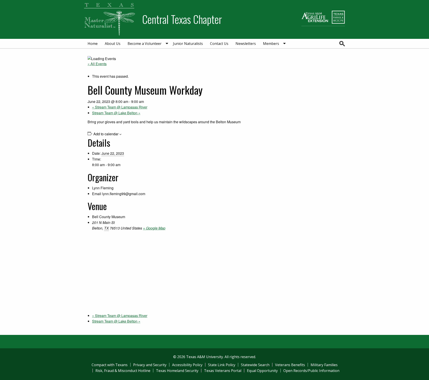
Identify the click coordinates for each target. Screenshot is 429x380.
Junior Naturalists (188, 43)
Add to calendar (105, 134)
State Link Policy (221, 364)
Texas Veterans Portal (222, 370)
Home (93, 43)
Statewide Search (255, 364)
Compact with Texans (110, 364)
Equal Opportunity (262, 370)
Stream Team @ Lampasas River (119, 107)
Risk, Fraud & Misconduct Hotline (122, 370)
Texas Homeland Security (177, 370)
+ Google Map (154, 228)
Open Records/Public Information (311, 370)
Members (271, 43)
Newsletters (246, 43)
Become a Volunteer (145, 43)
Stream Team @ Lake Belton (116, 112)
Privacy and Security (149, 364)
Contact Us (219, 43)
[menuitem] (92, 43)
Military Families (324, 364)
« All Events (97, 63)
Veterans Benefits (290, 364)
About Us (112, 43)
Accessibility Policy (187, 364)
